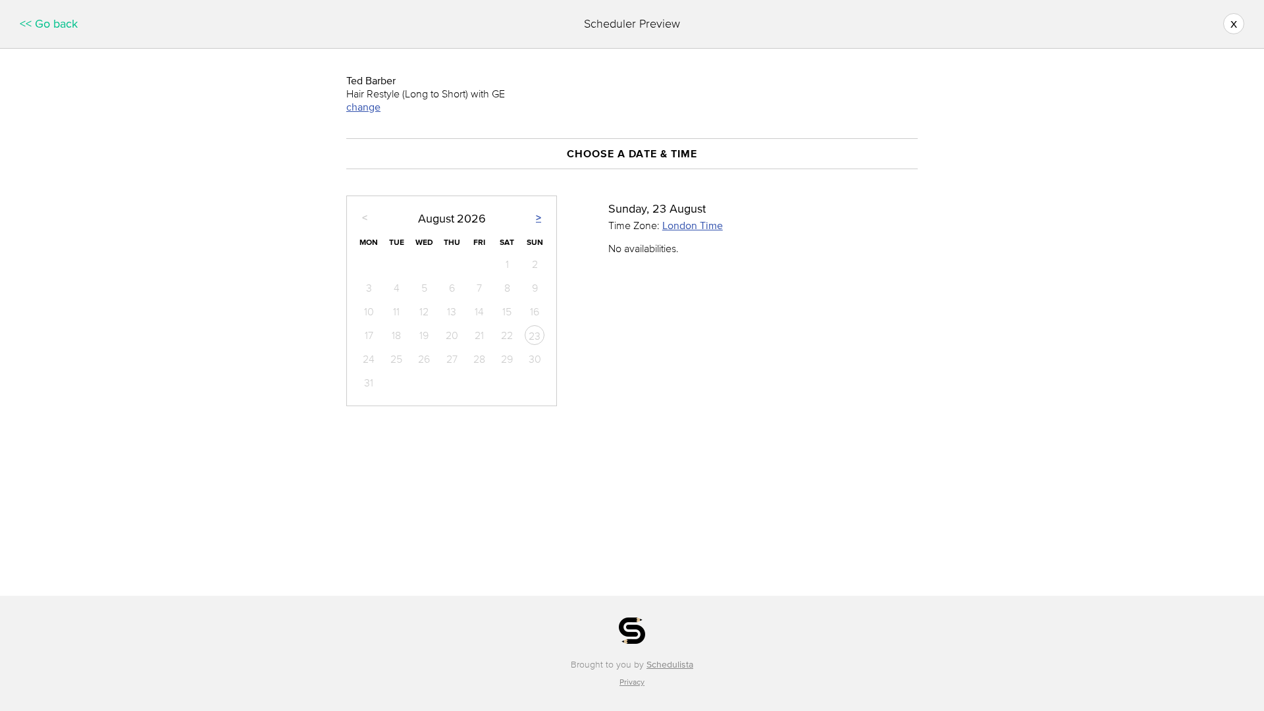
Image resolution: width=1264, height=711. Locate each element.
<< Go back (49, 23)
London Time (692, 225)
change (363, 107)
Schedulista (669, 665)
